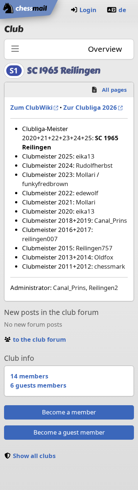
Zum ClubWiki (31, 107)
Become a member (69, 412)
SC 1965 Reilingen (63, 70)
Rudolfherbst (94, 165)
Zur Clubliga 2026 (90, 107)
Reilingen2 (103, 287)
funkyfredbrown (45, 183)
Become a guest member (69, 432)
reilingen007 (40, 239)
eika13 (85, 156)
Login (87, 10)
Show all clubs (34, 455)
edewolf (87, 193)
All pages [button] (114, 89)
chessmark (109, 266)
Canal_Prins (110, 220)
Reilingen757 (94, 248)
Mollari (85, 174)
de (122, 10)
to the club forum (39, 339)
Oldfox (103, 257)
